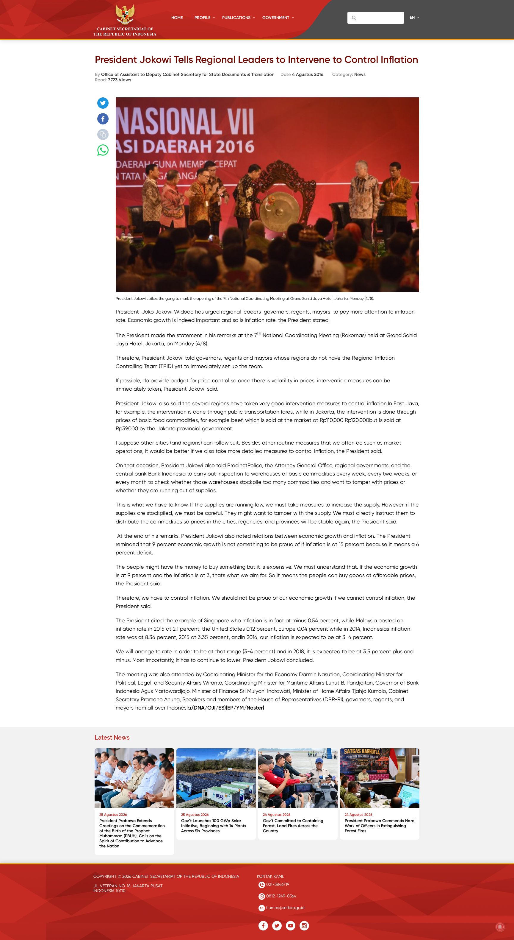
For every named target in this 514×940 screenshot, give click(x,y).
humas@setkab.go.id (285, 907)
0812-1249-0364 (280, 896)
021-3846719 (277, 884)
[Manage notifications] (500, 927)
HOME (177, 17)
